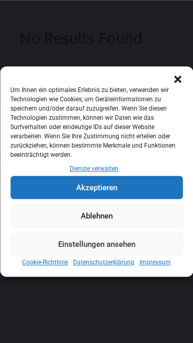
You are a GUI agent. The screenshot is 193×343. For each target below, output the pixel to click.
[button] (177, 79)
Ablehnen (97, 216)
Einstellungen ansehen (96, 244)
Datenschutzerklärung (103, 262)
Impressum (155, 262)
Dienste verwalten (93, 168)
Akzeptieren (96, 187)
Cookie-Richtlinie (45, 262)
